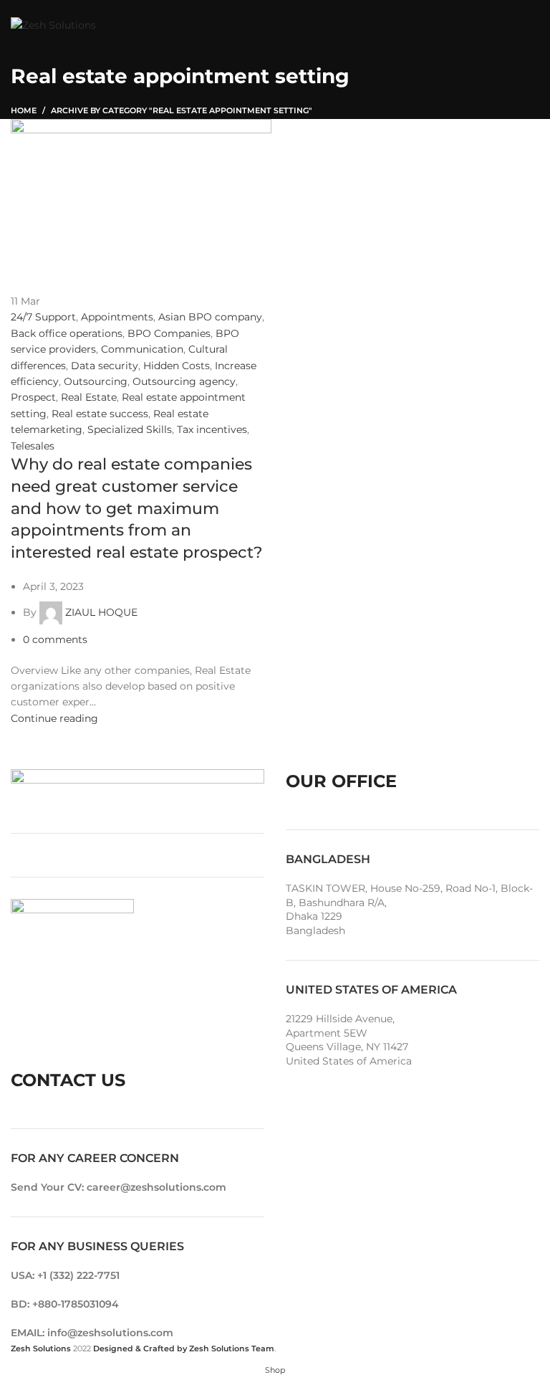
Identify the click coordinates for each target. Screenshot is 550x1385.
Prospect (33, 397)
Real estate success (100, 413)
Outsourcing (95, 381)
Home (24, 110)
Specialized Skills (129, 429)
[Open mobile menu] (532, 25)
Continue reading (54, 718)
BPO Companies (169, 333)
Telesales (32, 445)
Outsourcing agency (184, 381)
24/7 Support (43, 316)
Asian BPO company (210, 316)
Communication (142, 349)
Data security (104, 365)
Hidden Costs (176, 365)
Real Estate (89, 397)
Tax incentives (212, 429)
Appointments (117, 316)
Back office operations (66, 333)
